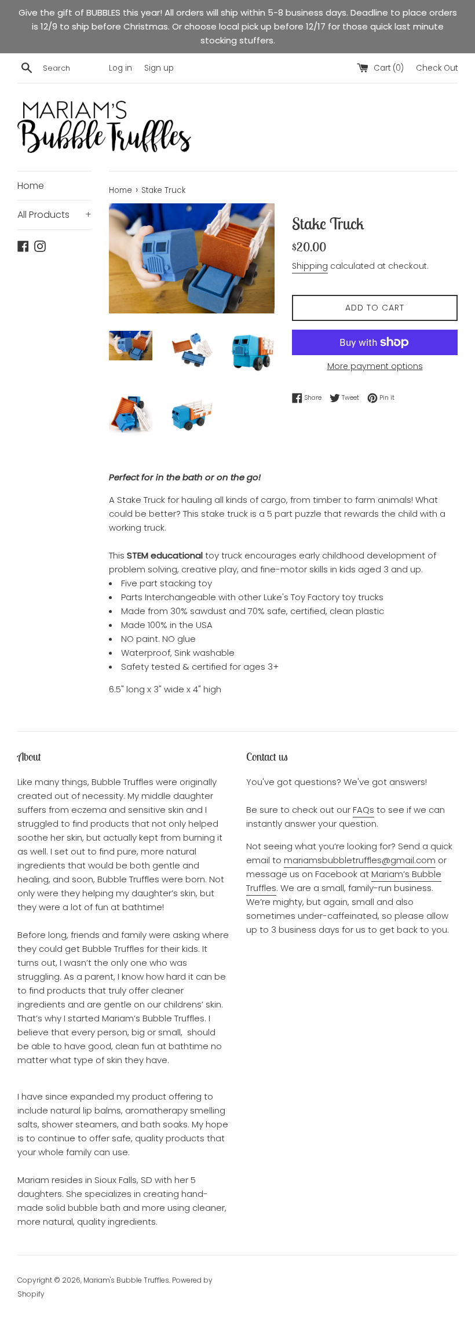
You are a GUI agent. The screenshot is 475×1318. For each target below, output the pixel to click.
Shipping (310, 266)
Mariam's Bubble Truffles (126, 1280)
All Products (54, 214)
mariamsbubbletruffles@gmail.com (360, 860)
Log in (120, 68)
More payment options (375, 366)
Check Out (437, 68)
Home (30, 185)
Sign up (159, 68)
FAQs (363, 810)
